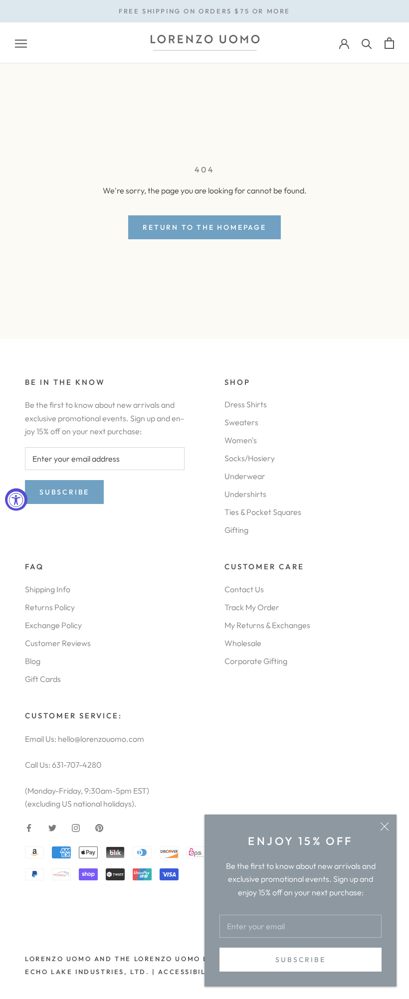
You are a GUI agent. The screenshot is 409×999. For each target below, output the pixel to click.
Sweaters (241, 422)
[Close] (384, 826)
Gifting (236, 530)
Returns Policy (50, 607)
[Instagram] (76, 827)
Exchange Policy (53, 625)
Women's (240, 440)
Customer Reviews (58, 643)
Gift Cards (43, 679)
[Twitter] (52, 827)
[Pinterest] (99, 827)
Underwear (244, 476)
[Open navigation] (21, 43)
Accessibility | (190, 972)
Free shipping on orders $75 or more (204, 11)
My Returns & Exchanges (267, 625)
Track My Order (251, 607)
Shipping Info (47, 589)
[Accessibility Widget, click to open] (16, 500)
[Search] (367, 43)
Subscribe (300, 959)
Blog (32, 661)
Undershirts (245, 494)
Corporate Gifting (255, 661)
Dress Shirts (245, 404)
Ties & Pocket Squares (262, 512)
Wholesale (242, 643)
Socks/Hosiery (249, 458)
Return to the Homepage (204, 227)
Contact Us (244, 589)
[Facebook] (29, 827)
